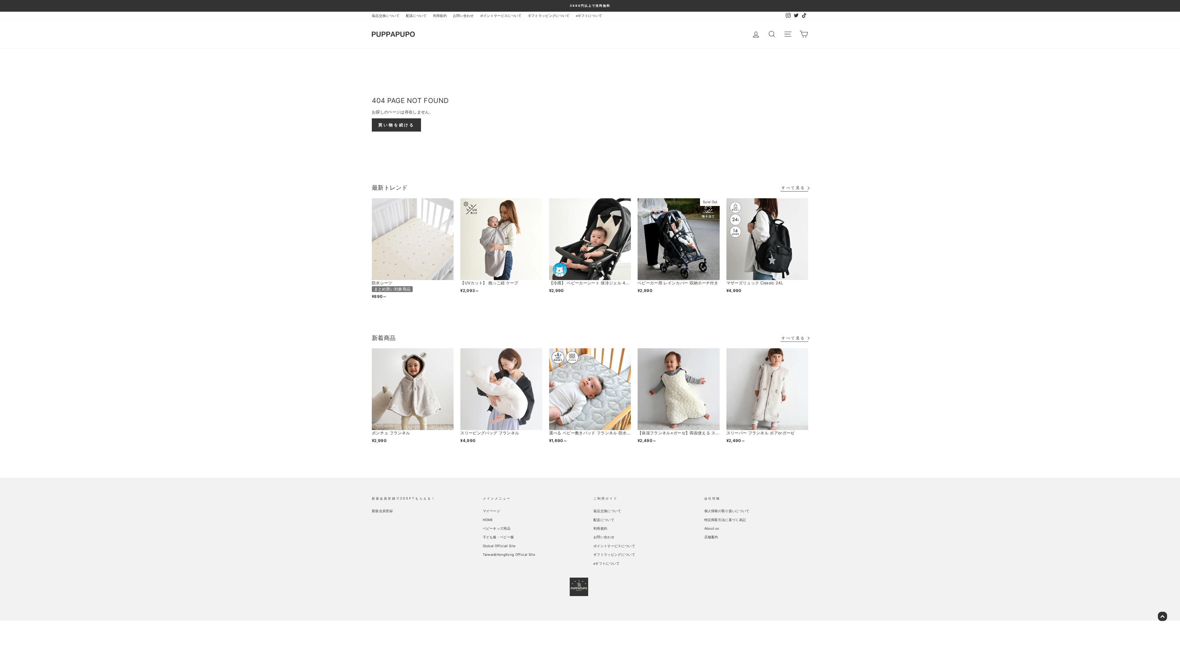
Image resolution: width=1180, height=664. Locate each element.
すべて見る (793, 187)
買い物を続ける (396, 124)
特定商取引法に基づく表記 (725, 520)
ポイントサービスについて (501, 16)
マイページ (491, 511)
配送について (416, 16)
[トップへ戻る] (1162, 616)
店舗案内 (711, 537)
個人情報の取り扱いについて (726, 511)
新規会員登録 (382, 511)
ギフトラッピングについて (549, 16)
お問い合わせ (463, 16)
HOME (488, 520)
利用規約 (440, 16)
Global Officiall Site (499, 546)
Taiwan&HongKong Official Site (509, 554)
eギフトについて (589, 16)
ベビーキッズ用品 (497, 528)
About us (711, 528)
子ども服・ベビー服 (498, 537)
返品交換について (386, 16)
